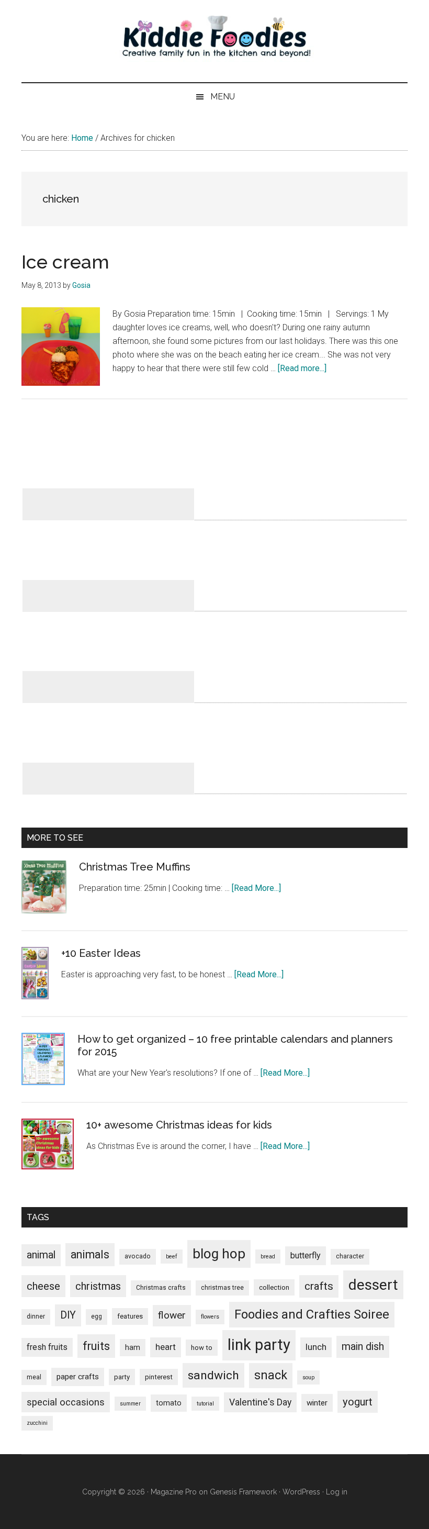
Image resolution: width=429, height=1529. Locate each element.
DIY (68, 1315)
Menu (222, 97)
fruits (96, 1346)
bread (268, 1256)
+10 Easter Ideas (101, 953)
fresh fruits (47, 1347)
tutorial (205, 1403)
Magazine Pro (174, 1492)
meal (34, 1377)
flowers (210, 1316)
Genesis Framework (243, 1492)
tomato (169, 1403)
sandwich (213, 1375)
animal (41, 1255)
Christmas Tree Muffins (134, 867)
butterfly (305, 1255)
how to (201, 1348)
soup (308, 1377)
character (350, 1256)
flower (172, 1315)
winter (317, 1403)
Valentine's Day (260, 1402)
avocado (138, 1256)
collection (274, 1287)
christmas (98, 1286)
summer (130, 1403)
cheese (43, 1286)
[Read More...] (256, 888)
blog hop (219, 1254)
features (130, 1316)
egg (96, 1316)
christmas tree (222, 1287)
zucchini (37, 1423)
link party (259, 1345)
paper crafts (78, 1376)
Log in (336, 1492)
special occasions (66, 1402)
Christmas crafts (161, 1287)
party (122, 1377)
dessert (373, 1284)
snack (270, 1375)
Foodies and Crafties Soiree (311, 1314)
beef (171, 1256)
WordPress (301, 1492)
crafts (318, 1286)
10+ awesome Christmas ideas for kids (179, 1125)
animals (90, 1254)
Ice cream (65, 262)
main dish (363, 1347)
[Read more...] (302, 368)
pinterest (159, 1377)
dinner (36, 1316)
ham (132, 1347)
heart (165, 1347)
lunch (316, 1347)
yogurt (357, 1402)
